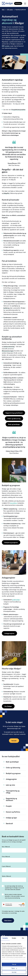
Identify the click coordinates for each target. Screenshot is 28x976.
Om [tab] (23, 938)
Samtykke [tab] (5, 938)
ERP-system (10, 9)
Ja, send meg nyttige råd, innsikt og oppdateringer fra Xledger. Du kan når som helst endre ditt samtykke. (14, 887)
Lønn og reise (10, 785)
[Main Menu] (25, 3)
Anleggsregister (9, 633)
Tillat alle (14, 964)
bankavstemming (9, 346)
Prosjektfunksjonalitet (18, 109)
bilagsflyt (6, 193)
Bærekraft (9, 823)
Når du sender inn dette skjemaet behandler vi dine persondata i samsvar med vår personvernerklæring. (15, 896)
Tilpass (13, 968)
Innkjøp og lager (11, 818)
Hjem (3, 9)
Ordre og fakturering (14, 419)
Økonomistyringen (8, 351)
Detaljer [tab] (14, 938)
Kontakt (14, 741)
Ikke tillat (14, 972)
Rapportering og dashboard (14, 413)
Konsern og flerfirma (13, 812)
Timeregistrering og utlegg (12, 792)
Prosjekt (9, 806)
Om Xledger (8, 706)
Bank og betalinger (14, 424)
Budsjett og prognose (11, 542)
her (16, 913)
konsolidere (13, 503)
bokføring (6, 308)
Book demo (18, 3)
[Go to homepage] (7, 3)
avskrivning (15, 600)
